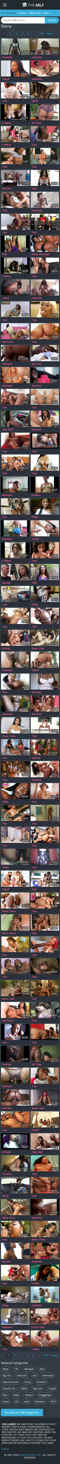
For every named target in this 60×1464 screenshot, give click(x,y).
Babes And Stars (41, 254)
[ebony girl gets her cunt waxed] (15, 769)
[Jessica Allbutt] (44, 1163)
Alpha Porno (8, 1217)
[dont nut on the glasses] (15, 528)
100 (41, 33)
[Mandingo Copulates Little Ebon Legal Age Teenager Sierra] (44, 922)
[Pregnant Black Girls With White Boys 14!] (15, 309)
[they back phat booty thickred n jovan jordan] (44, 1097)
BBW (24, 1388)
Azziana (22, 12)
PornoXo (7, 1174)
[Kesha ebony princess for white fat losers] (15, 243)
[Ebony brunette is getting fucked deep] (15, 68)
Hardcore (22, 1375)
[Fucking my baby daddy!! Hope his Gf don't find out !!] (15, 1054)
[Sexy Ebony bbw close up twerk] (44, 681)
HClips (35, 517)
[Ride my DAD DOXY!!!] (44, 966)
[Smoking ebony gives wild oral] (44, 1273)
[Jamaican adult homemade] (44, 1054)
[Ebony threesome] (15, 747)
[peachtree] (15, 46)
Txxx (4, 101)
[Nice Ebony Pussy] (15, 703)
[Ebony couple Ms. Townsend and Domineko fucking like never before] (44, 112)
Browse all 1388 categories (22, 1412)
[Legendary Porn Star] (44, 134)
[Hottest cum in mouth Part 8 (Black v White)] (15, 1032)
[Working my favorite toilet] (44, 484)
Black (5, 1369)
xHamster (7, 57)
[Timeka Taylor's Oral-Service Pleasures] (15, 835)
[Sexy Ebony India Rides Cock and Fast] (15, 156)
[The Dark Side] (44, 747)
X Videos (6, 123)
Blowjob (29, 1369)
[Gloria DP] (44, 1251)
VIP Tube (36, 1064)
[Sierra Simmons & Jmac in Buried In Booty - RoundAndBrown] (44, 725)
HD (16, 1401)
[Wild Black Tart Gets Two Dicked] (44, 988)
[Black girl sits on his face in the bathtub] (44, 1141)
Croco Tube (38, 1327)
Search (52, 20)
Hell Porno (7, 342)
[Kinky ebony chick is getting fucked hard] (15, 287)
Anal (26, 1401)
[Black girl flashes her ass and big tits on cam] (44, 506)
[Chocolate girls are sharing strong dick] (44, 659)
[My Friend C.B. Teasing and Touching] (44, 375)
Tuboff (5, 79)
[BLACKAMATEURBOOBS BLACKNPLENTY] (15, 112)
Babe (16, 1395)
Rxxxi (46, 12)
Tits (16, 1369)
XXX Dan (6, 188)
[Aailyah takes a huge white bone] (44, 46)
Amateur (41, 1382)
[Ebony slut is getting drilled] (44, 528)
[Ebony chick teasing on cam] (15, 681)
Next (50, 33)
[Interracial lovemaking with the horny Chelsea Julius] (44, 1294)
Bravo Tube (38, 648)
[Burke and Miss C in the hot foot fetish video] (15, 331)
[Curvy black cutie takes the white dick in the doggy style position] (15, 725)
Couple (52, 1388)
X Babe (35, 1283)
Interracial (48, 1375)
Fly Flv (5, 1196)
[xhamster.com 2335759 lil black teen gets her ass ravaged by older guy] (15, 265)
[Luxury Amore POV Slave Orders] (44, 178)
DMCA (5, 1449)
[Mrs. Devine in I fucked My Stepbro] (44, 1185)
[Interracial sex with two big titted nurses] (15, 1273)
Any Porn (37, 123)
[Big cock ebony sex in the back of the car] (15, 419)
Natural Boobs (10, 1382)
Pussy (27, 1382)
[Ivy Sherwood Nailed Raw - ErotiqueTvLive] (44, 550)
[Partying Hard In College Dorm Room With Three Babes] (44, 90)
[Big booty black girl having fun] (44, 243)
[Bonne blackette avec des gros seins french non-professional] (44, 857)
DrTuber (6, 1152)
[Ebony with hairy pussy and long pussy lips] (15, 857)
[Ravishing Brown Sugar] (44, 1075)
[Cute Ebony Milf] (15, 1207)
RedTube (7, 1108)
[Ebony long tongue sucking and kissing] (44, 309)
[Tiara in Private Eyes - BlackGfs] (15, 791)
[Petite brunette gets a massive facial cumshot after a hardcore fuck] (44, 353)
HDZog (6, 648)
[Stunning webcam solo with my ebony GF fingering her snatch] (44, 594)
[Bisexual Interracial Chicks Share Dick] (15, 813)
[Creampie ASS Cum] (15, 1251)
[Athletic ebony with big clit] (15, 397)
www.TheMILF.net (30, 1455)
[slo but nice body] (44, 1207)
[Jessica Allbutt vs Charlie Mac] (15, 1229)
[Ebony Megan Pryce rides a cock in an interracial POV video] (15, 922)
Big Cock (37, 1388)
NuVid (35, 101)
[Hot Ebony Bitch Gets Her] (15, 900)
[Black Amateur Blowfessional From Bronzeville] (15, 1141)
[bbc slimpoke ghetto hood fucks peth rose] (44, 1010)
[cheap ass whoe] (15, 659)
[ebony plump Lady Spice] (44, 156)
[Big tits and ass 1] (44, 462)
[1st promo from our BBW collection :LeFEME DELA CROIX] (15, 375)
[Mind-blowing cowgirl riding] (44, 572)
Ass (35, 1375)
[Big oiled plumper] (15, 966)
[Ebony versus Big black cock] (15, 353)
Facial (6, 1401)
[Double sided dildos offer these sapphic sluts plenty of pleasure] (44, 703)
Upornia (6, 582)
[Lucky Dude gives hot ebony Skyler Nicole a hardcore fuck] (44, 200)
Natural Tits (9, 1388)
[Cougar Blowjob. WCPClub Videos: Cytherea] (15, 944)
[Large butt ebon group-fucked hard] (15, 1338)
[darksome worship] (44, 331)
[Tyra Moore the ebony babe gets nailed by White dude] (44, 419)
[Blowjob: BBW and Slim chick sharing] (44, 1032)
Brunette (39, 1401)
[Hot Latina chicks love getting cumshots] (15, 878)
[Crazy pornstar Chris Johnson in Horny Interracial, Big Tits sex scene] (15, 638)
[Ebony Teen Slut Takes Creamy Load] (15, 200)
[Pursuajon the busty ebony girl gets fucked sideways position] (44, 638)
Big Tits (7, 1375)
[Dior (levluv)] (44, 68)
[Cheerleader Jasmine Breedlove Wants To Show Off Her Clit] (15, 616)
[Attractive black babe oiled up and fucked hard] (15, 178)
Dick (42, 1369)
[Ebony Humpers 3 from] (15, 462)
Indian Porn (35, 12)
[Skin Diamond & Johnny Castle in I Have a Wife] (44, 835)
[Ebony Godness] (44, 900)
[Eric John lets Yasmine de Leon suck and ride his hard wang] (44, 1229)
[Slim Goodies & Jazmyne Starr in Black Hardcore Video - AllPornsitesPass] (15, 441)
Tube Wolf (7, 429)
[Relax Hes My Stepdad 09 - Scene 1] (44, 769)
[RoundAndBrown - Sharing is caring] (44, 878)
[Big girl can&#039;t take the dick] (15, 1075)
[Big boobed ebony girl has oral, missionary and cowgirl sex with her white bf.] (15, 1294)
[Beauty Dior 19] (44, 441)
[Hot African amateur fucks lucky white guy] (15, 222)
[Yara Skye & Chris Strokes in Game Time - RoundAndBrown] (44, 222)
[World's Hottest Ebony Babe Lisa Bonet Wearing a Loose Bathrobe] (15, 988)
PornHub (36, 692)
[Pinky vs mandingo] (44, 944)
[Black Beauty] (44, 791)
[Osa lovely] (15, 594)
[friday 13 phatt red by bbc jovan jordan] (15, 1097)
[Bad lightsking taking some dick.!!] (44, 287)
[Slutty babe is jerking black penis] (44, 1119)
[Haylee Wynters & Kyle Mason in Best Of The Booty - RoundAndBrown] (15, 90)
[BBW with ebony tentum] (15, 1163)
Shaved (29, 1395)
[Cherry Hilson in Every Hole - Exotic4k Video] (44, 397)
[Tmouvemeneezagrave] (15, 550)
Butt (5, 1395)
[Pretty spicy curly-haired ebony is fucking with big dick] (15, 1010)
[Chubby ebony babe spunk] (15, 572)
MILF (36, 4)
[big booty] (15, 484)
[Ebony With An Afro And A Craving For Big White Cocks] (15, 1185)
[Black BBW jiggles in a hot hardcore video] (44, 1316)
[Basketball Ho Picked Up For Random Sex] (15, 1119)
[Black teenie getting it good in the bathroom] (15, 506)
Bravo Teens (9, 736)
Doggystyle (45, 1395)
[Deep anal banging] (15, 1316)
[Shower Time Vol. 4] (44, 813)
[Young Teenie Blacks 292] (44, 265)
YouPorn (6, 1064)
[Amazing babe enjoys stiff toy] (44, 1338)
